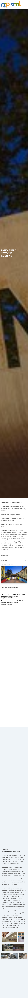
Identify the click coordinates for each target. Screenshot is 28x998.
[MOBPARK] (11, 4)
